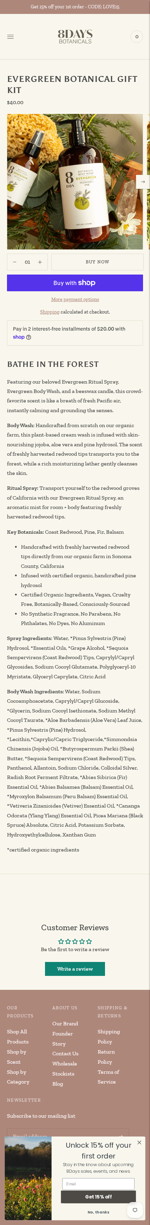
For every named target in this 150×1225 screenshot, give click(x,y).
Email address (29, 1129)
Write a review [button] (75, 968)
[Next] (143, 182)
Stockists (63, 1073)
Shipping (50, 312)
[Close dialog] (139, 1142)
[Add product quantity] (14, 262)
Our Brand (65, 1023)
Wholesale (64, 1063)
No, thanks (98, 1212)
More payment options (75, 299)
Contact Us (65, 1053)
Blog (57, 1083)
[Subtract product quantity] (39, 262)
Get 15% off (98, 1197)
